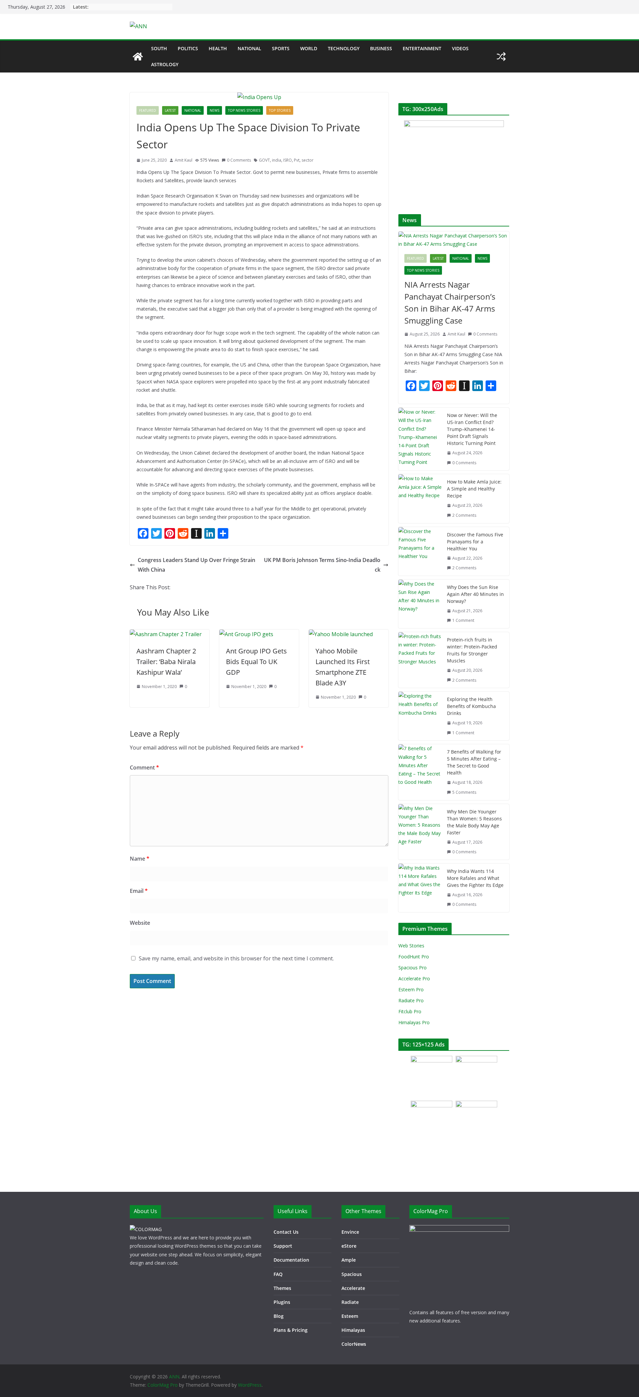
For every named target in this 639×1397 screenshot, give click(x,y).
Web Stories (411, 945)
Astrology (164, 64)
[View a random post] (501, 57)
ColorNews (353, 1344)
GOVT (264, 160)
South (159, 48)
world (308, 48)
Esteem (349, 1316)
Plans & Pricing (291, 1330)
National (249, 48)
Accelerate (353, 1288)
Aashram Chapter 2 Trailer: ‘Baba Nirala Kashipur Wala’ (166, 661)
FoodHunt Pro (413, 956)
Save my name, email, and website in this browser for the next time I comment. (236, 958)
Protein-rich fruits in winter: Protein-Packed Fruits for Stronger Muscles (472, 650)
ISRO (287, 160)
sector (308, 160)
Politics (188, 48)
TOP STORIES (280, 110)
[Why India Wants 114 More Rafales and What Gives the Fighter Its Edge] (420, 888)
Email (139, 891)
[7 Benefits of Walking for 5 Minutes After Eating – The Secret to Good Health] (420, 772)
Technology (343, 48)
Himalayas (353, 1330)
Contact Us (286, 1232)
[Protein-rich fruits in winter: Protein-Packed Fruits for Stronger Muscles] (420, 660)
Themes (282, 1288)
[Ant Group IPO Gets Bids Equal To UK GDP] (246, 634)
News (214, 110)
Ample (348, 1260)
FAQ (278, 1274)
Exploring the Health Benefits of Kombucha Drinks (471, 706)
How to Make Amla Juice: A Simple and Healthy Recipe (474, 489)
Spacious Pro (412, 967)
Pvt (297, 160)
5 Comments (464, 792)
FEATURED (147, 110)
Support (283, 1246)
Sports (281, 48)
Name (139, 858)
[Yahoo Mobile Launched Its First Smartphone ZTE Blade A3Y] (341, 634)
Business (381, 48)
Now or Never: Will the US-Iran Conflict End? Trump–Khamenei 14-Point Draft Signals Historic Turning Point (472, 429)
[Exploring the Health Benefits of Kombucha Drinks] (420, 716)
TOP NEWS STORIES (244, 110)
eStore (348, 1246)
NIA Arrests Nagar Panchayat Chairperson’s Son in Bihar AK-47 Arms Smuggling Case (449, 302)
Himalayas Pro (414, 1022)
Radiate (350, 1302)
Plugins (282, 1302)
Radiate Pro (411, 1000)
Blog (279, 1316)
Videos (460, 48)
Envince (350, 1232)
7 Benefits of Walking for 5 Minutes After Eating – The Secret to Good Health (474, 762)
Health (218, 48)
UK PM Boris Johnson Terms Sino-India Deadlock (322, 564)
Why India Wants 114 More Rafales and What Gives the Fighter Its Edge (475, 878)
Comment (144, 767)
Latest (170, 110)
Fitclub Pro (409, 1011)
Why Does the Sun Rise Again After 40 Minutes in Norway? (475, 594)
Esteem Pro (411, 989)
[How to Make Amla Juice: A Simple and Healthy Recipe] (420, 498)
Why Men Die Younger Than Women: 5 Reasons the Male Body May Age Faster (474, 822)
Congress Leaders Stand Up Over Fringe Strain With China (196, 564)
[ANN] (138, 57)
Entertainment (422, 48)
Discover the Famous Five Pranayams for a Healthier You (475, 541)
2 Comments (464, 515)
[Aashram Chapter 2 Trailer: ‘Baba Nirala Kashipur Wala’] (166, 634)
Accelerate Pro (414, 978)
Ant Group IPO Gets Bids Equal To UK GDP (256, 661)
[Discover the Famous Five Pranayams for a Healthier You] (420, 551)
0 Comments (239, 160)
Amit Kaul (183, 160)
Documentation (291, 1260)
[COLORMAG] (146, 1229)
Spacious (351, 1274)
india (276, 160)
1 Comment (463, 620)
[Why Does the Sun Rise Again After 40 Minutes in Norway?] (420, 604)
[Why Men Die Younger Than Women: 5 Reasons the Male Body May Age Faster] (420, 832)
